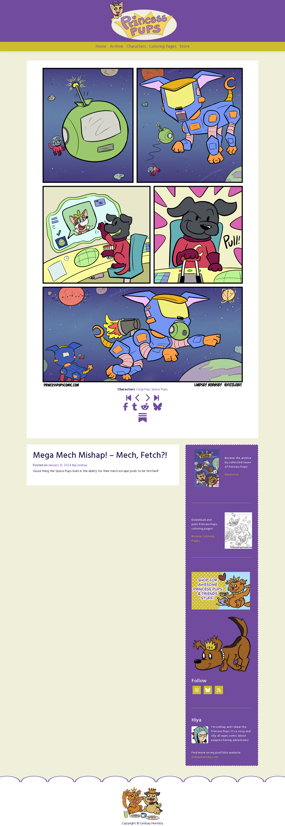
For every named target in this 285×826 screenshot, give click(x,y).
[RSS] (219, 690)
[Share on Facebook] (125, 407)
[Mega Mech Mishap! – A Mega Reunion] (147, 398)
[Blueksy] (208, 690)
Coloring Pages (162, 46)
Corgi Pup (143, 389)
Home (101, 46)
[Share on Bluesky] (157, 407)
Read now (232, 474)
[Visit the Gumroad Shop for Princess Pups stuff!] (221, 590)
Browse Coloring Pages (203, 538)
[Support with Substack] (142, 418)
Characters (136, 46)
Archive (116, 46)
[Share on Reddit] (145, 407)
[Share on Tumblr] (134, 407)
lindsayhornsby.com (205, 757)
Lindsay (82, 465)
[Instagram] (197, 690)
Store (185, 46)
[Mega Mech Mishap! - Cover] (128, 398)
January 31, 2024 (60, 465)
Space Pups (159, 389)
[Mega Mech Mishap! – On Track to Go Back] (137, 398)
